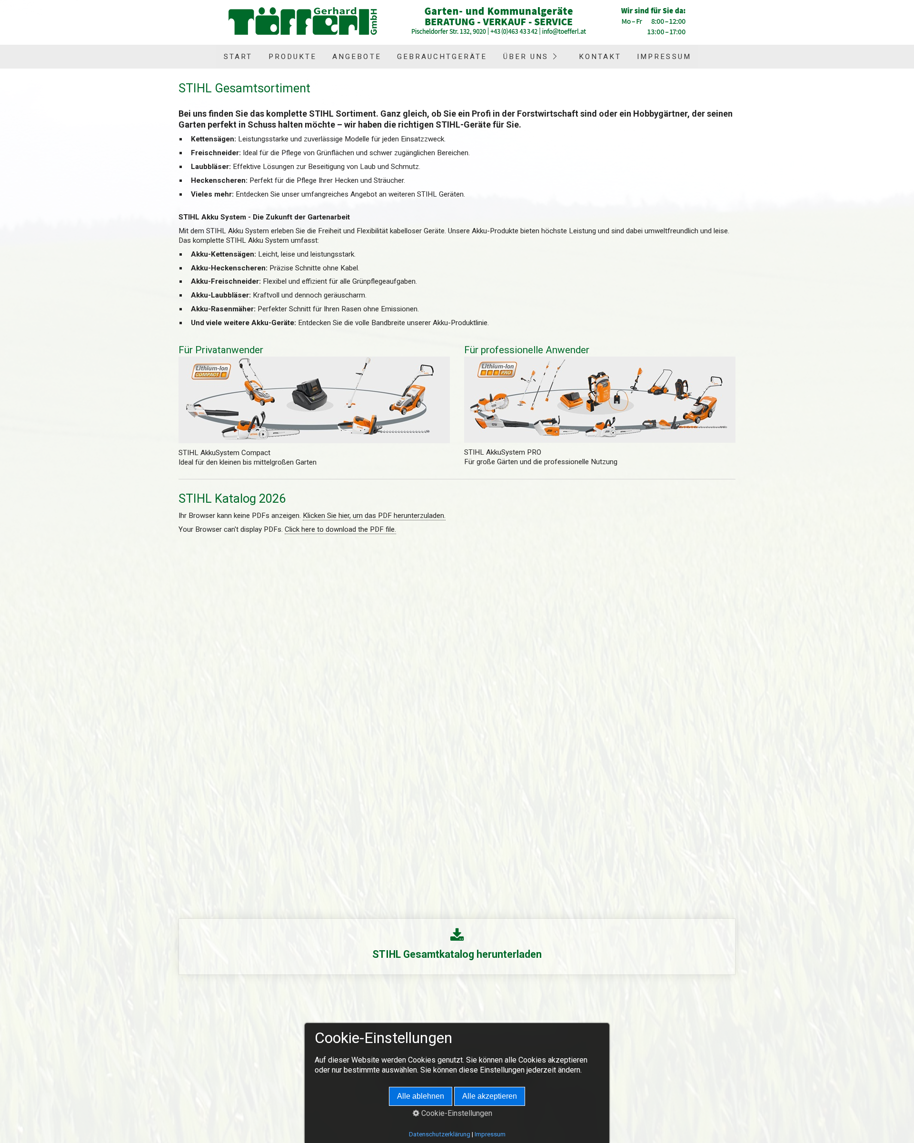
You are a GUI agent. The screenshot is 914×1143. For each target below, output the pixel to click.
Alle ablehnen (420, 1096)
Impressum (664, 56)
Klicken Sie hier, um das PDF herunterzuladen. (374, 515)
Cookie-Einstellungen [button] (455, 1113)
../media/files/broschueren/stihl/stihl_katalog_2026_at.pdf (457, 947)
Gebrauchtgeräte (442, 56)
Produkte (292, 56)
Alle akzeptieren (489, 1096)
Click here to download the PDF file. (340, 529)
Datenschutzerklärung (439, 1134)
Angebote (356, 56)
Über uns (525, 56)
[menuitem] (237, 57)
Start (238, 56)
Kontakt (600, 56)
